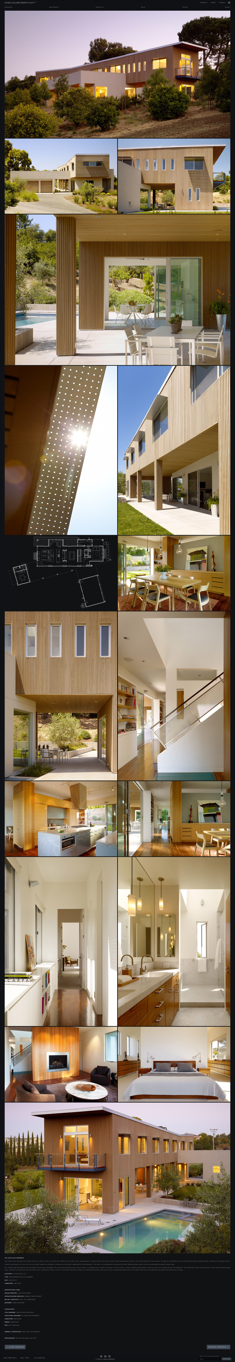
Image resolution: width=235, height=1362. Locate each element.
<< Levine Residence (15, 1347)
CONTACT (222, 2)
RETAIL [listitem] (143, 7)
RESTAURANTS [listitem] (54, 7)
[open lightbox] (117, 74)
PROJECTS (203, 2)
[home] (30, 3)
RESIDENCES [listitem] (8, 7)
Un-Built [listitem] (228, 7)
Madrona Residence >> (218, 1347)
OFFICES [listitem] (185, 7)
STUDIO (213, 2)
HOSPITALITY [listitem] (100, 7)
